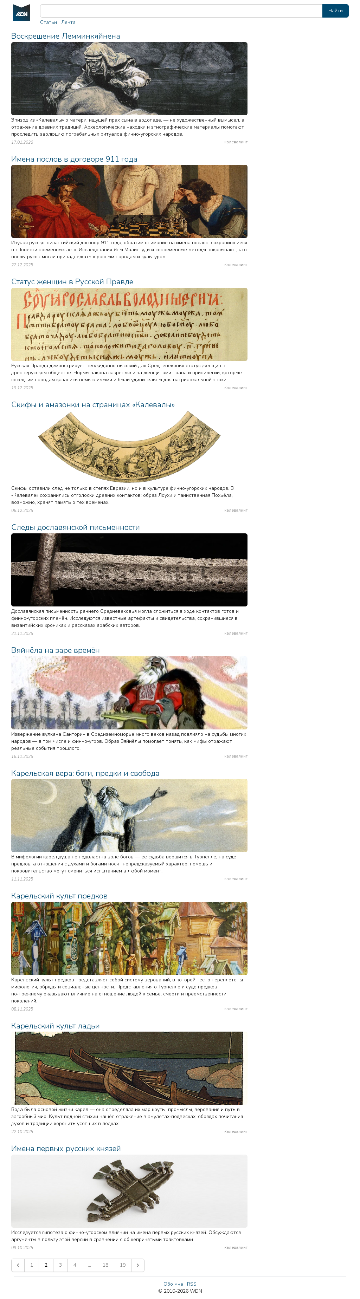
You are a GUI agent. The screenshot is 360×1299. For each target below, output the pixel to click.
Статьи (48, 22)
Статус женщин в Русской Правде (72, 281)
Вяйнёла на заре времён (55, 650)
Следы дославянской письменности (75, 527)
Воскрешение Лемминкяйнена (65, 36)
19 (123, 1265)
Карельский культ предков (59, 895)
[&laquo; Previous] (18, 1265)
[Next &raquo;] (137, 1265)
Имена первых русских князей (66, 1148)
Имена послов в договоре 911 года (74, 159)
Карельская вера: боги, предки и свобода (85, 773)
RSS (192, 1284)
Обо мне (173, 1284)
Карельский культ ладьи (55, 1025)
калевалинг (236, 142)
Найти (335, 10)
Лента (68, 22)
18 (105, 1265)
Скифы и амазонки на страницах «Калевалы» (93, 404)
